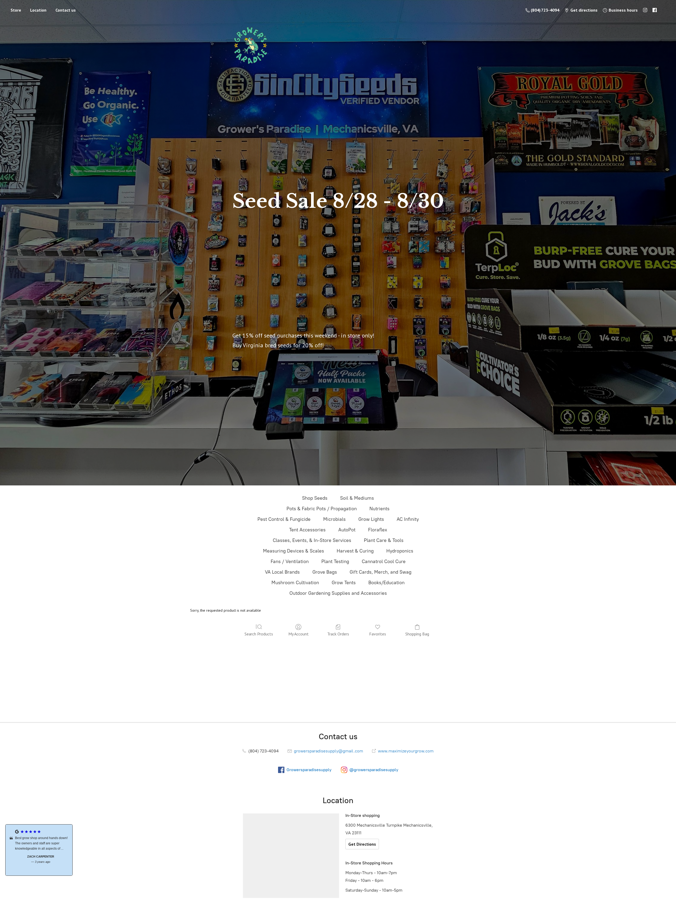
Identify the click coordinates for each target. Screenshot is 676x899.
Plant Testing (335, 561)
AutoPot (346, 530)
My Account (298, 633)
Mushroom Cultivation (295, 583)
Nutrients (379, 509)
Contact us (65, 10)
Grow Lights (371, 519)
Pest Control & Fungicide (284, 519)
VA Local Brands (282, 572)
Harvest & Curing (355, 551)
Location (38, 10)
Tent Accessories (307, 530)
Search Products (259, 633)
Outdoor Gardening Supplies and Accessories (338, 593)
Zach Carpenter (39, 856)
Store (16, 10)
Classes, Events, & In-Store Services (312, 540)
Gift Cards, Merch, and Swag (380, 572)
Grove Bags (324, 572)
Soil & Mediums (357, 498)
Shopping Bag (417, 633)
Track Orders (338, 633)
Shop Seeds (314, 498)
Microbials (334, 519)
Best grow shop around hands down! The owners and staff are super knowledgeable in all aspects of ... (39, 843)
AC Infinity (408, 519)
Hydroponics (399, 551)
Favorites (377, 633)
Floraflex (377, 530)
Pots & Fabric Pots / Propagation (322, 509)
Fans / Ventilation (290, 561)
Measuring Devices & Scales (293, 551)
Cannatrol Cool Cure (384, 561)
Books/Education (386, 583)
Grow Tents (344, 583)
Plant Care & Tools (383, 540)
